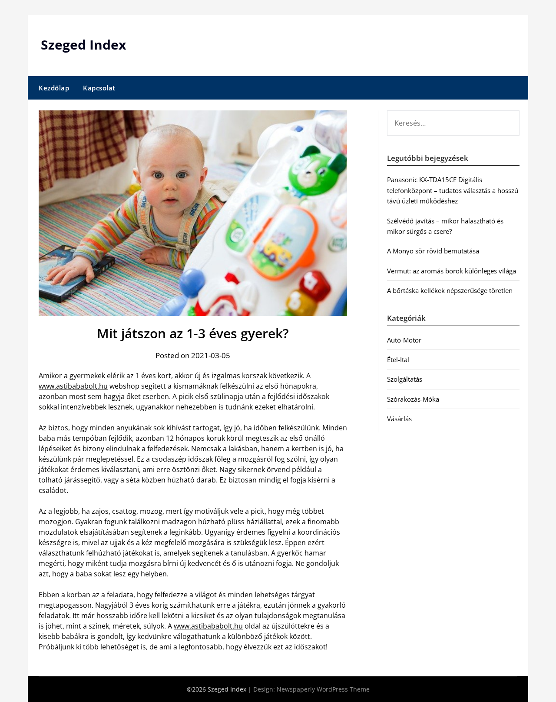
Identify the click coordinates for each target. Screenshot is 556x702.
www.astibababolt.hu (73, 386)
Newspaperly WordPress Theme (323, 689)
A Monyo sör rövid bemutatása (433, 250)
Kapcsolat (99, 87)
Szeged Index (83, 44)
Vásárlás (399, 418)
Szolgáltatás (404, 379)
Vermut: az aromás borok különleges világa (451, 270)
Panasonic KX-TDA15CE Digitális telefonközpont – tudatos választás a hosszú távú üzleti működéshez (452, 190)
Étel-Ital (398, 359)
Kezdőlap (54, 87)
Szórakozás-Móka (413, 399)
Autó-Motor (404, 340)
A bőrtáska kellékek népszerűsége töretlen (450, 290)
